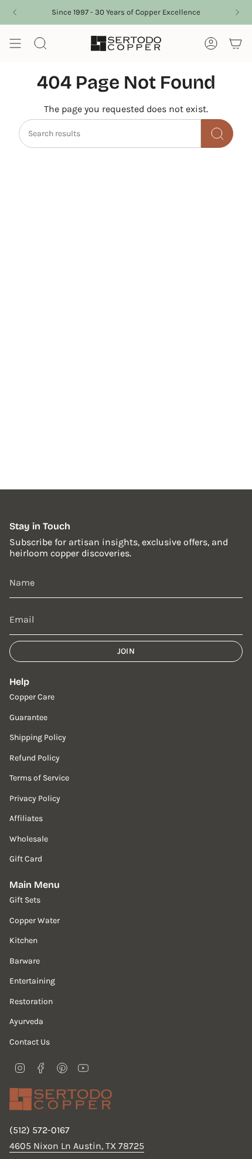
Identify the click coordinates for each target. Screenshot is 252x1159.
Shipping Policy (37, 737)
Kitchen (23, 940)
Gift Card (25, 859)
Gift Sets (24, 900)
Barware (24, 961)
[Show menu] (15, 43)
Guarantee (28, 717)
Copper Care (32, 697)
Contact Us (29, 1042)
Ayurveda (26, 1021)
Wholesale (28, 839)
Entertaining (32, 981)
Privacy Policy (34, 798)
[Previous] (14, 12)
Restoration (31, 1001)
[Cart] (235, 43)
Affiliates (26, 818)
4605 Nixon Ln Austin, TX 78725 (76, 1145)
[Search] (217, 133)
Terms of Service (39, 778)
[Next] (237, 12)
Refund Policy (34, 758)
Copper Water (34, 920)
